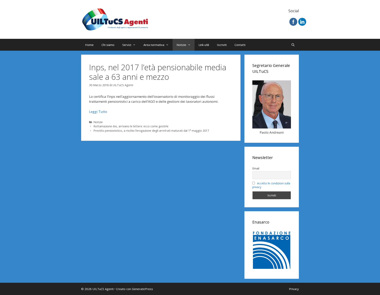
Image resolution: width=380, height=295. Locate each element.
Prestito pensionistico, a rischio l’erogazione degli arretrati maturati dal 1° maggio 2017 (151, 130)
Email (255, 168)
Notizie (181, 45)
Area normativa (153, 45)
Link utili (204, 45)
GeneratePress (142, 289)
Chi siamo (108, 45)
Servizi (126, 45)
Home (89, 45)
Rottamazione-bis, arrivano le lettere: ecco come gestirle (130, 126)
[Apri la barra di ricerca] (293, 45)
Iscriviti (222, 45)
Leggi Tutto (98, 111)
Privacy (294, 289)
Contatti (240, 45)
